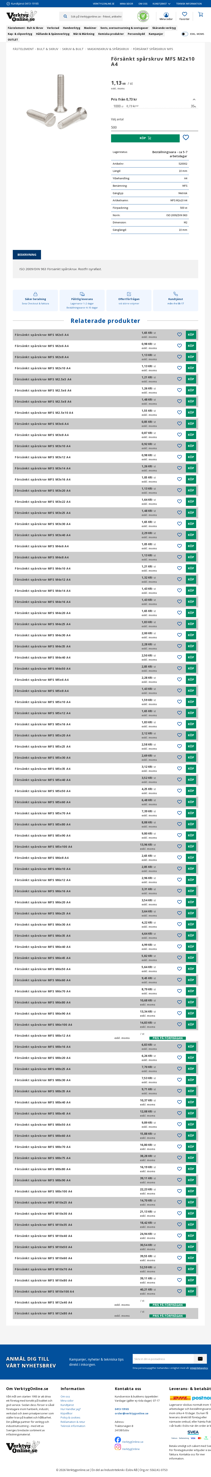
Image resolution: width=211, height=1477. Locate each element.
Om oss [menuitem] (142, 3)
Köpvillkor (67, 1413)
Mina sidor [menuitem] (126, 3)
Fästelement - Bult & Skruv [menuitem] (25, 28)
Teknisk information (73, 1426)
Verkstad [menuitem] (53, 28)
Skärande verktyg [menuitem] (164, 28)
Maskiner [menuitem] (90, 28)
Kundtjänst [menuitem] (160, 3)
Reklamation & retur (73, 1422)
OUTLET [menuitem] (13, 39)
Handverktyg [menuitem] (71, 28)
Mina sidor (67, 1400)
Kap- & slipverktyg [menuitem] (20, 34)
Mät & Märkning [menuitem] (83, 34)
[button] (184, 16)
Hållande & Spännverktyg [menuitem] (52, 34)
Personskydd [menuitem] (136, 34)
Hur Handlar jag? (71, 1409)
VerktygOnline (131, 1449)
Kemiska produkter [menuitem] (111, 34)
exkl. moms (197, 33)
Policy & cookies (70, 1417)
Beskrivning (27, 255)
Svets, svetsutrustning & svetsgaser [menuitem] (124, 28)
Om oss (65, 1396)
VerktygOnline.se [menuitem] (103, 3)
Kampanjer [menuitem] (156, 34)
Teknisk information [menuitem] (189, 3)
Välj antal (117, 119)
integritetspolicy (199, 1367)
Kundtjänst (67, 1405)
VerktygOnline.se (132, 1442)
